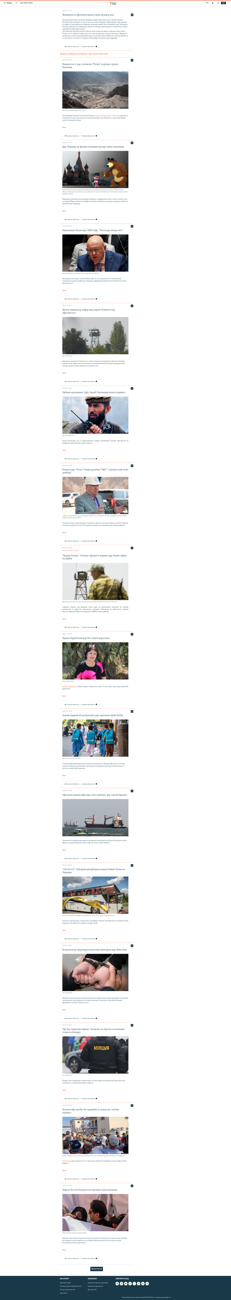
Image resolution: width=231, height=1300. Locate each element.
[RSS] (143, 1283)
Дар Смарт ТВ (92, 1290)
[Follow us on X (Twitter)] (134, 1283)
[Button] (72, 46)
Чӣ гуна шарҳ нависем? (67, 1290)
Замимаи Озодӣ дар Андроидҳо (98, 1283)
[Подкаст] (147, 1283)
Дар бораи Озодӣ (65, 1283)
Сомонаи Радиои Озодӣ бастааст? (70, 1286)
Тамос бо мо (63, 1293)
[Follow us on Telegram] (138, 1283)
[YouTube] (213, 3)
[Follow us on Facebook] (121, 1283)
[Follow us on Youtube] (126, 1283)
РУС (207, 3)
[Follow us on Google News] (117, 1283)
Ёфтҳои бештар (96, 1269)
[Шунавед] (218, 3)
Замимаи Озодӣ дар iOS (95, 1286)
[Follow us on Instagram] (130, 1283)
